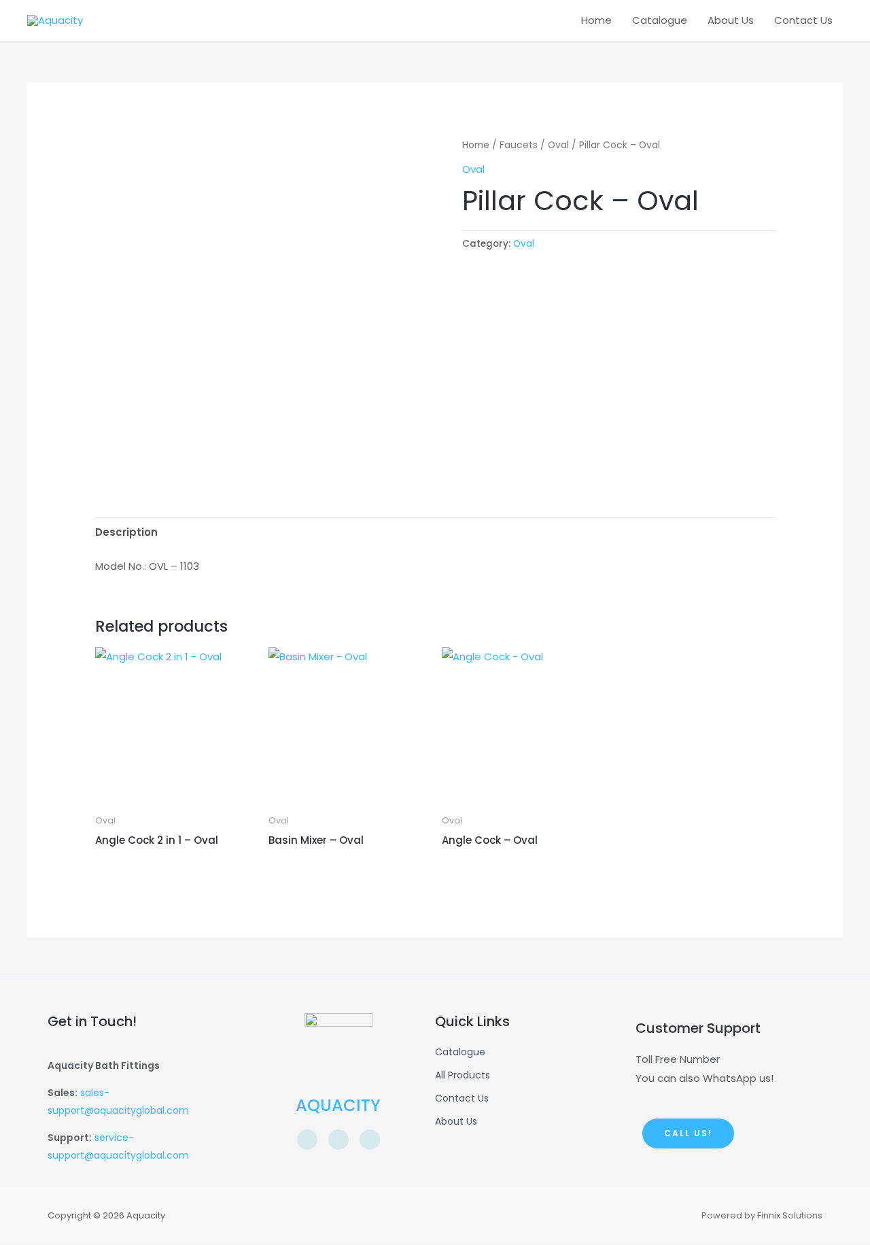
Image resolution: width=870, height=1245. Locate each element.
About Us (731, 20)
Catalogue (659, 20)
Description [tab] (126, 532)
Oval (558, 145)
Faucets (519, 145)
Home (596, 20)
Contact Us (803, 20)
